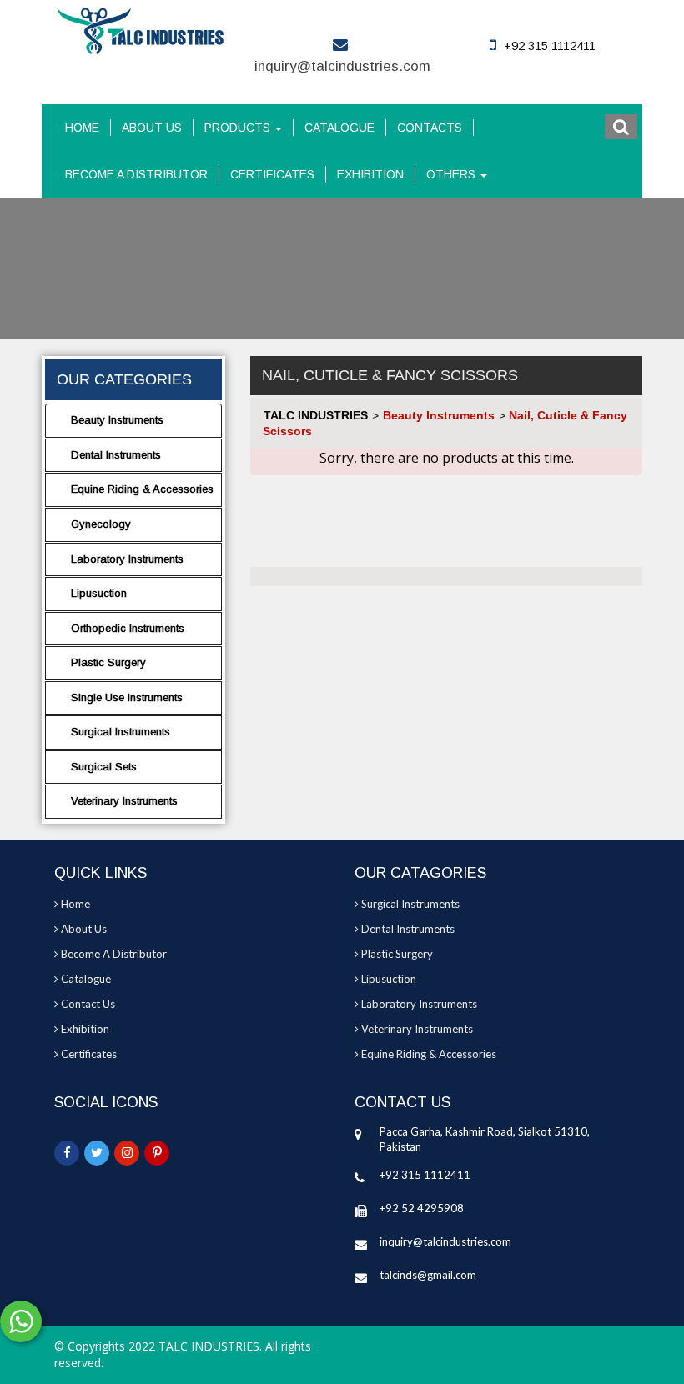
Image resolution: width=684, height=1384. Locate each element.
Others (452, 174)
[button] (621, 126)
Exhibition (370, 174)
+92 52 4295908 (422, 1208)
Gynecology (101, 524)
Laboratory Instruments (127, 559)
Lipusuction (99, 593)
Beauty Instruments (117, 420)
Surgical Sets (104, 766)
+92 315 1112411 (425, 1174)
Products (239, 127)
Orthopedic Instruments (127, 628)
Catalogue (339, 127)
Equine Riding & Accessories (142, 489)
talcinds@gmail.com (428, 1274)
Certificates (272, 174)
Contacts (429, 127)
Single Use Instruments (127, 697)
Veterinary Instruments (124, 801)
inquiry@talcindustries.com (342, 66)
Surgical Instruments (120, 731)
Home (82, 127)
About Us (152, 127)
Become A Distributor (136, 174)
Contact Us (86, 1003)
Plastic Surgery (108, 662)
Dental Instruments (116, 455)
